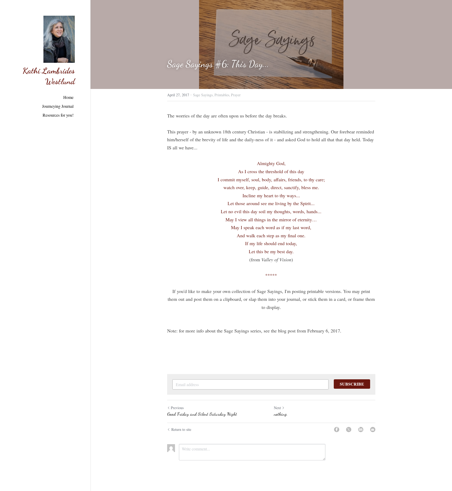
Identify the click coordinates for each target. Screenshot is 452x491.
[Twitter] (348, 429)
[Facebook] (336, 429)
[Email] (372, 429)
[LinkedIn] (360, 429)
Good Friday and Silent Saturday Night (202, 414)
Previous (177, 407)
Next (277, 407)
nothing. (281, 414)
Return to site (181, 429)
